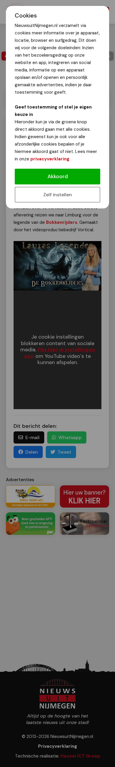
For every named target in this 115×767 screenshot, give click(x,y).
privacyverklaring (49, 159)
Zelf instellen (57, 195)
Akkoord (57, 176)
